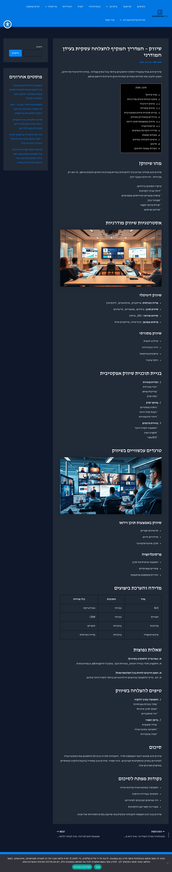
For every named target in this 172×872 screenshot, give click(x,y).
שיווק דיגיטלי (150, 103)
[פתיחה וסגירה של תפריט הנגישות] (8, 24)
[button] (108, 6)
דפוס (80, 6)
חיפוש (39, 47)
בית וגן (113, 6)
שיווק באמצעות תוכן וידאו (143, 121)
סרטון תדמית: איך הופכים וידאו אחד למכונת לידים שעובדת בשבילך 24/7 (27, 124)
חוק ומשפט (32, 6)
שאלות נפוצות (151, 135)
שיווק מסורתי (150, 108)
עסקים (141, 6)
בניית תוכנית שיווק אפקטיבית (142, 112)
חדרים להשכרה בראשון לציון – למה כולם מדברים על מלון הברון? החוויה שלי (25, 139)
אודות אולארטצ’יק (134, 20)
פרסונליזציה (150, 126)
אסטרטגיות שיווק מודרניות (143, 99)
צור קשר (109, 20)
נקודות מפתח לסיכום (147, 148)
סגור (98, 867)
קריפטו (127, 6)
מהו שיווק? (152, 94)
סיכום (155, 144)
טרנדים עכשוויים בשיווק (145, 117)
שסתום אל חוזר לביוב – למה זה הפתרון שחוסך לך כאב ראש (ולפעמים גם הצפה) (26, 109)
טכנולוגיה (94, 6)
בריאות (53, 6)
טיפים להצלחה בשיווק (146, 139)
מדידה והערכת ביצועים (146, 130)
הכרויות (67, 6)
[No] (167, 863)
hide (138, 87)
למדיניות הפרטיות (82, 867)
